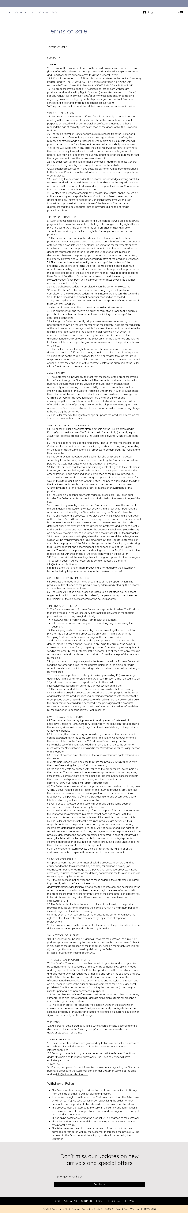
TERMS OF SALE (114, 1201)
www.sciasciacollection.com (121, 68)
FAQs (99, 1201)
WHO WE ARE (71, 1201)
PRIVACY (129, 1201)
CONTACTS (87, 1201)
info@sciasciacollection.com (98, 102)
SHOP (57, 1201)
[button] (180, 12)
